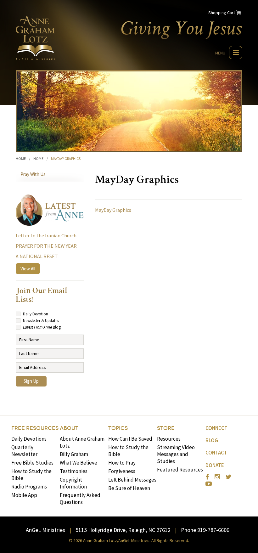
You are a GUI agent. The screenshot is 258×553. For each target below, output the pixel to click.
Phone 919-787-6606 (205, 529)
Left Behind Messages (132, 479)
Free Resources (35, 428)
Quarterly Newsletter (24, 451)
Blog (211, 440)
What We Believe (78, 462)
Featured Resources (180, 469)
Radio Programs (29, 486)
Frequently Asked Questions (80, 498)
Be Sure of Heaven (129, 488)
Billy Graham (74, 454)
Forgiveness (121, 471)
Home (21, 158)
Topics (118, 428)
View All (27, 269)
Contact (216, 452)
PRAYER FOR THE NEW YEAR (46, 246)
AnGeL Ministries (45, 529)
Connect (216, 428)
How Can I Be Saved (130, 438)
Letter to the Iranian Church (46, 235)
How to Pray (122, 462)
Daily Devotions (29, 438)
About (69, 428)
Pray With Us (33, 174)
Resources (169, 438)
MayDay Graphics (113, 210)
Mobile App (24, 495)
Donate (214, 465)
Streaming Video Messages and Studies (176, 454)
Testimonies (73, 471)
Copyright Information (73, 483)
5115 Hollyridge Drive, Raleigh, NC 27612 (123, 529)
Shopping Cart (221, 12)
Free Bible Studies (32, 462)
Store (166, 428)
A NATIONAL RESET (37, 256)
